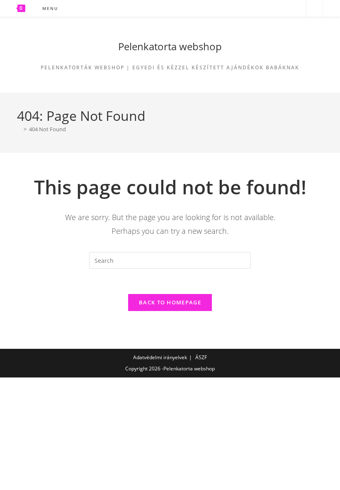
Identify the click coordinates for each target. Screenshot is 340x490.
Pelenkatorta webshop (170, 46)
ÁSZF (201, 357)
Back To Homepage (170, 302)
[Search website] (314, 8)
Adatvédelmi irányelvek (160, 357)
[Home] (19, 129)
